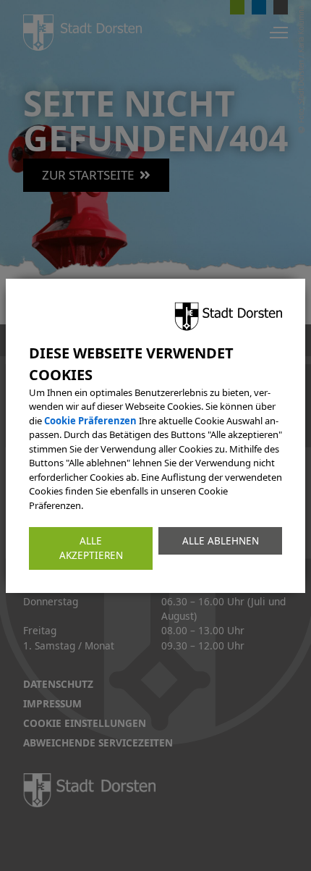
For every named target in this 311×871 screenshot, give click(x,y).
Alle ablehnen (220, 540)
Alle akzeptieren (91, 548)
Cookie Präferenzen (90, 419)
